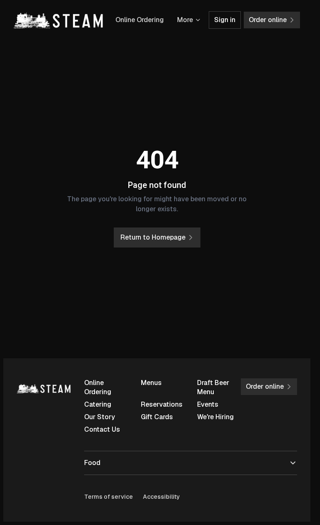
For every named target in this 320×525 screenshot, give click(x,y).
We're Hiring (215, 416)
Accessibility (161, 496)
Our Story (99, 416)
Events (207, 404)
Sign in (224, 19)
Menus (151, 382)
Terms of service (108, 496)
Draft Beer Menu (213, 387)
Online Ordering (139, 19)
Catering (97, 404)
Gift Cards (157, 416)
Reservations (161, 404)
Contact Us (102, 429)
